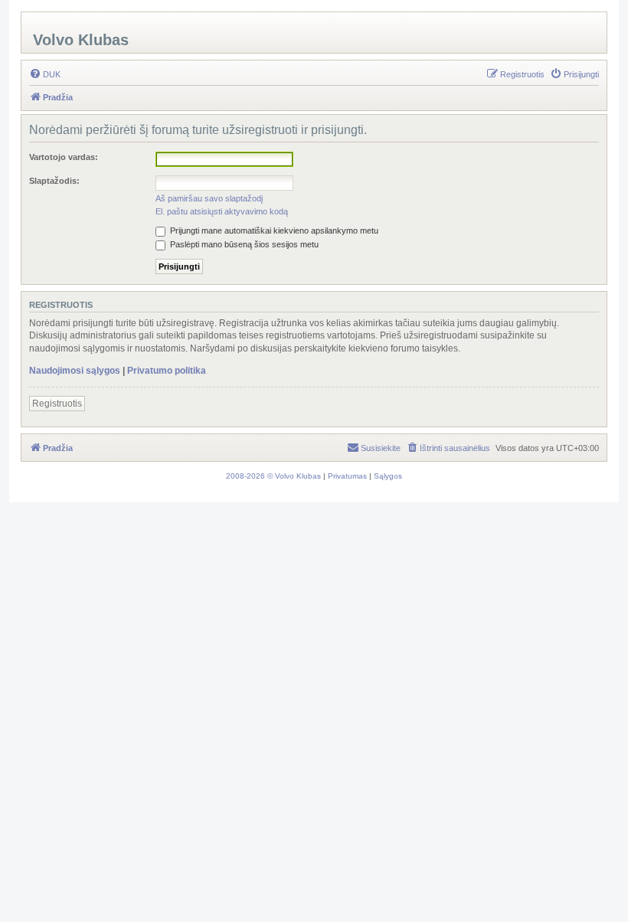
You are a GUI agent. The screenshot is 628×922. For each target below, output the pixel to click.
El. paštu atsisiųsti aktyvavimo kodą (221, 211)
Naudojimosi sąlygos (74, 370)
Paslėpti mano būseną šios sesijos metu (243, 244)
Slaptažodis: (54, 180)
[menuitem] (45, 74)
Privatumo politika (166, 370)
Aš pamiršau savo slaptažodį (209, 198)
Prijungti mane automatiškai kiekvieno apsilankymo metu (273, 230)
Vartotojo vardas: (63, 157)
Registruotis (57, 403)
